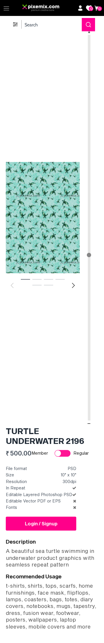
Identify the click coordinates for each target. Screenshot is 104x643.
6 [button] (48, 284)
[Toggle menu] (6, 8)
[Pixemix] (49, 8)
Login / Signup (41, 523)
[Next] (73, 285)
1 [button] (25, 279)
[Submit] (88, 24)
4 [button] (60, 279)
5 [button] (37, 284)
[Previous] (12, 285)
